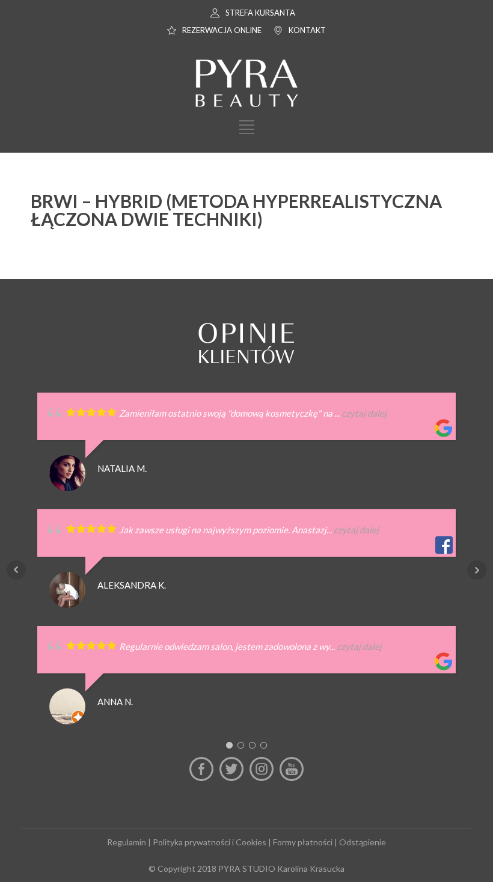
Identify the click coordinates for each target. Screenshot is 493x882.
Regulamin (126, 842)
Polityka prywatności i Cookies (209, 842)
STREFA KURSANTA (260, 12)
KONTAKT (307, 30)
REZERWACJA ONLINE (222, 30)
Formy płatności (302, 842)
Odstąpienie (362, 842)
